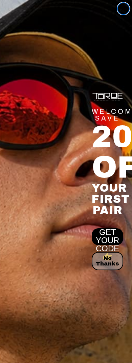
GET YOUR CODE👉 (107, 236)
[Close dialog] (123, 9)
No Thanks (107, 260)
